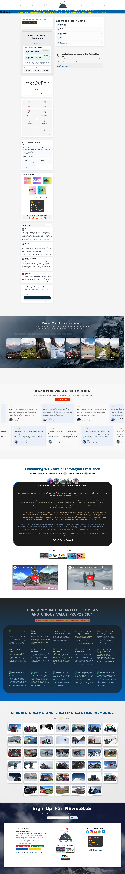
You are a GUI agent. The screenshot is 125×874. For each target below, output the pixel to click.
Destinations (10, 334)
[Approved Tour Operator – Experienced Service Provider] (27, 180)
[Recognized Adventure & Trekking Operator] (37, 180)
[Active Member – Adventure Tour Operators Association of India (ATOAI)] (47, 180)
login (36, 852)
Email (47, 70)
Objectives (46, 334)
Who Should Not (38, 4)
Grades (29, 334)
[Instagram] (4, 12)
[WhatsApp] (41, 218)
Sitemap (41, 852)
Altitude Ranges (22, 334)
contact (31, 852)
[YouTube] (7, 12)
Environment (53, 334)
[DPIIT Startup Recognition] (32, 190)
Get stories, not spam (37, 298)
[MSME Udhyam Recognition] (42, 190)
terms (27, 852)
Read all (42, 225)
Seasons (34, 334)
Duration (63, 334)
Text (38, 70)
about (17, 852)
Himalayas (24, 22)
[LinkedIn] (10, 12)
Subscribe (74, 817)
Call (29, 70)
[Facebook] (1, 12)
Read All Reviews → (62, 399)
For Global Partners (87, 4)
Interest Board (76, 4)
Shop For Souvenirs (100, 4)
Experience (70, 334)
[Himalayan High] (63, 4)
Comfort (58, 334)
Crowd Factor (40, 334)
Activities (15, 334)
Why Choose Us (26, 4)
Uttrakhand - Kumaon (32, 22)
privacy (22, 852)
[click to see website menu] (124, 1)
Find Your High (50, 4)
